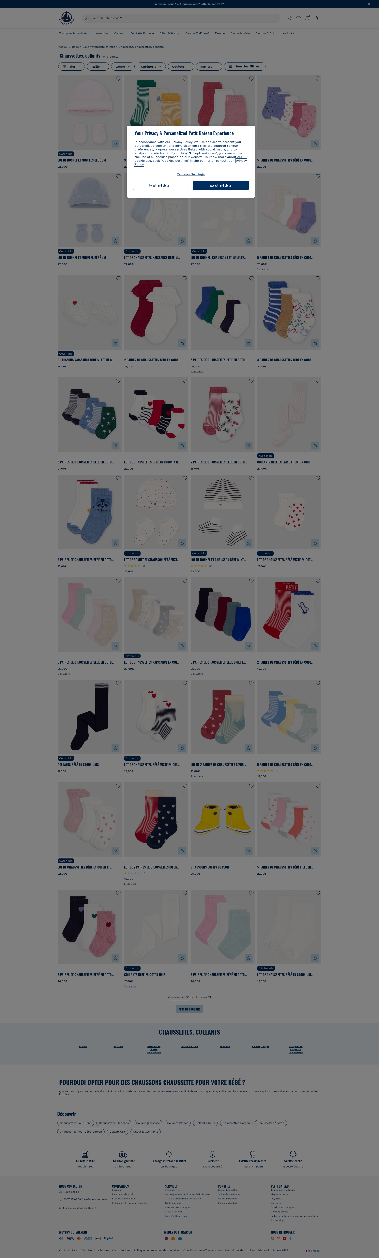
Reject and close (159, 185)
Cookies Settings (191, 174)
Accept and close (220, 185)
